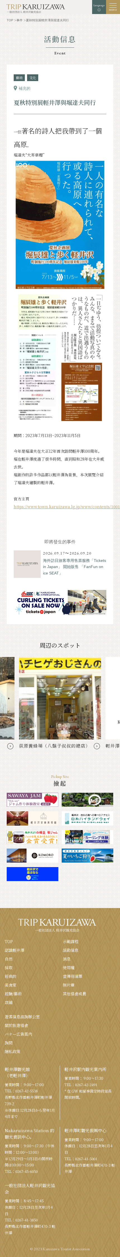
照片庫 (69, 985)
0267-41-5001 (86, 1158)
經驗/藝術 (13, 993)
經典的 (10, 976)
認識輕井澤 (14, 950)
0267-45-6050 (26, 1171)
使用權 (69, 967)
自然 (9, 959)
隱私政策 (12, 1051)
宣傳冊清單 (72, 976)
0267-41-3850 (26, 1219)
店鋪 (9, 1002)
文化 (32, 77)
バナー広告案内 (18, 1034)
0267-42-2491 (86, 1084)
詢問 (9, 1042)
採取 (9, 967)
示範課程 (70, 941)
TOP (9, 941)
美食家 (10, 985)
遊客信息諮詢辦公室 (22, 1016)
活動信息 (70, 950)
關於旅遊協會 (16, 1025)
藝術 (19, 77)
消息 (67, 959)
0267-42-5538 (26, 1090)
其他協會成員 (74, 993)
